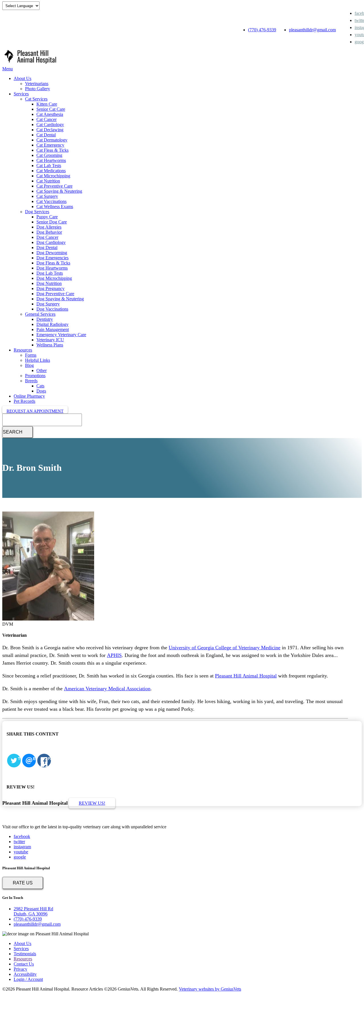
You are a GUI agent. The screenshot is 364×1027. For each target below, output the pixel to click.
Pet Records (24, 401)
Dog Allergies (48, 227)
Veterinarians (36, 83)
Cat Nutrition (48, 180)
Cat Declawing (49, 129)
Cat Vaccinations (51, 201)
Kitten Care (46, 104)
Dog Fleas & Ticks (53, 262)
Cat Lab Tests (48, 165)
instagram (22, 846)
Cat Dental (46, 134)
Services (21, 93)
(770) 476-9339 (262, 29)
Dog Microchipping (54, 278)
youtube (21, 851)
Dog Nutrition (49, 283)
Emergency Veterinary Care (61, 334)
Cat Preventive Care (54, 186)
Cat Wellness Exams (54, 206)
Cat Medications (51, 170)
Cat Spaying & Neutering (59, 191)
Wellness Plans (49, 344)
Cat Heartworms (51, 160)
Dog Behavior (49, 232)
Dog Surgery (48, 303)
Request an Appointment (35, 411)
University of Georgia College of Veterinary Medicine (224, 647)
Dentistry (44, 319)
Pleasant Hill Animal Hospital (246, 676)
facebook (22, 836)
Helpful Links (37, 360)
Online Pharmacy (29, 396)
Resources (23, 350)
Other (41, 370)
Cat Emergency (50, 145)
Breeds (31, 380)
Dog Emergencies (52, 257)
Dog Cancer (47, 237)
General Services (40, 314)
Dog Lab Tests (49, 273)
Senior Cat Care (50, 109)
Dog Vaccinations (52, 309)
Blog (29, 365)
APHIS (114, 655)
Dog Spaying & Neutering (60, 298)
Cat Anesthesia (49, 114)
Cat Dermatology (51, 139)
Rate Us (23, 882)
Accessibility (25, 974)
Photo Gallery (37, 88)
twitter (19, 841)
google (20, 857)
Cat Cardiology (50, 124)
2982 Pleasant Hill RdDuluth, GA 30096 (33, 911)
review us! (92, 803)
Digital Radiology (52, 324)
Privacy (20, 969)
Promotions (35, 375)
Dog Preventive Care (55, 293)
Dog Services (37, 211)
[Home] (30, 63)
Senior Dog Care (51, 221)
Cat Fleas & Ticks (52, 150)
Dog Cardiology (51, 242)
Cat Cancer (46, 119)
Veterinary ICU (50, 339)
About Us (22, 78)
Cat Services (36, 98)
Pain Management (52, 329)
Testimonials (25, 953)
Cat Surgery (47, 196)
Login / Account (28, 979)
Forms (30, 355)
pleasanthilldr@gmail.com (312, 29)
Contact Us (24, 964)
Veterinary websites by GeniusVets (210, 989)
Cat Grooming (49, 155)
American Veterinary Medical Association (107, 688)
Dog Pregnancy (50, 288)
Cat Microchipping (53, 175)
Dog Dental (46, 247)
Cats (40, 385)
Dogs (41, 391)
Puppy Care (47, 216)
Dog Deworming (51, 252)
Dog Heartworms (52, 268)
